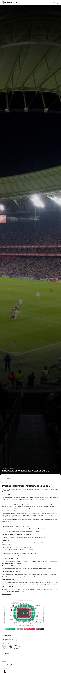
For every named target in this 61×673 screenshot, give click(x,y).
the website (41, 529)
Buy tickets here (6, 594)
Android (41, 537)
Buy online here (32, 553)
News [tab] (3, 478)
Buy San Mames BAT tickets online (11, 566)
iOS (45, 537)
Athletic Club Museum (16, 589)
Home (3, 7)
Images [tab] (9, 478)
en (53, 2)
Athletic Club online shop (36, 577)
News (7, 7)
